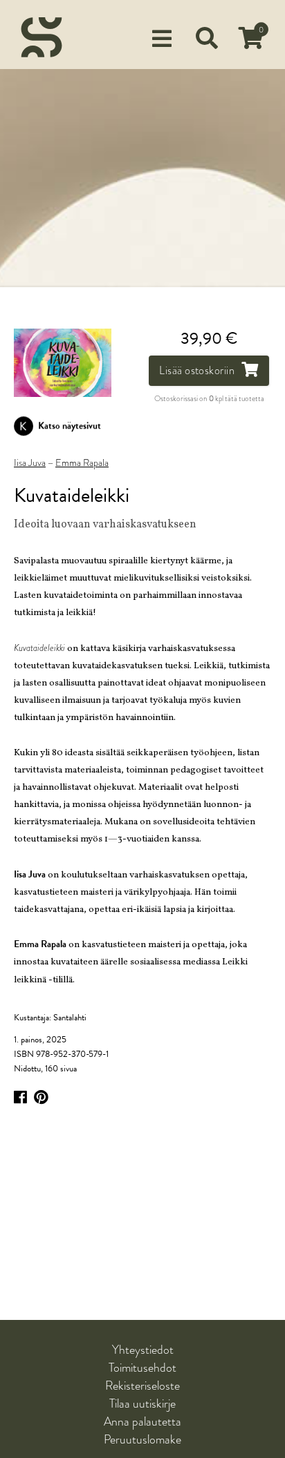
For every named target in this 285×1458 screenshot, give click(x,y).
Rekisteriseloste (142, 1385)
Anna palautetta (142, 1421)
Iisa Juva (30, 463)
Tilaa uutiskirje (142, 1403)
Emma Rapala (82, 463)
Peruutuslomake (142, 1439)
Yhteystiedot (143, 1350)
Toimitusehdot (142, 1368)
